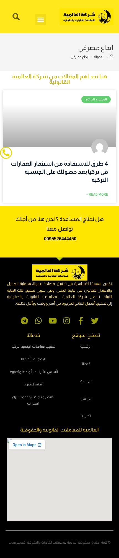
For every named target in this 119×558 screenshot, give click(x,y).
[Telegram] (24, 320)
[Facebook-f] (80, 320)
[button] (40, 19)
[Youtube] (52, 320)
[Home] (111, 57)
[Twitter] (95, 320)
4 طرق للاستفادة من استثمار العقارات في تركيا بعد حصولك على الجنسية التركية (59, 171)
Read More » (97, 194)
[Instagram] (66, 320)
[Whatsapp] (38, 320)
